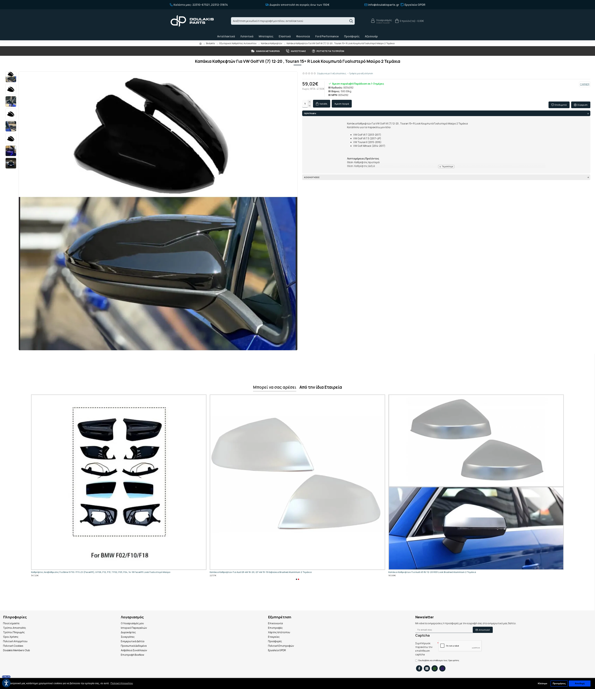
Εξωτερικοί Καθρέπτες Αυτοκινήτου (237, 43)
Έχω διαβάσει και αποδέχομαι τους (438, 660)
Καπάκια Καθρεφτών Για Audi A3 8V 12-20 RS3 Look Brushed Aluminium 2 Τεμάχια (432, 572)
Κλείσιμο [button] (542, 683)
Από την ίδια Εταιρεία (320, 387)
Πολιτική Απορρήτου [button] (121, 683)
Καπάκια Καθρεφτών (271, 43)
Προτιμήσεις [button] (559, 683)
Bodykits (210, 43)
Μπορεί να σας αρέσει (274, 387)
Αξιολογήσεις (312, 177)
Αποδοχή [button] (580, 683)
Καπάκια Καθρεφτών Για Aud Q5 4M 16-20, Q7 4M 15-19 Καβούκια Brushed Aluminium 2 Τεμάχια (261, 572)
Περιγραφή (310, 113)
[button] (296, 579)
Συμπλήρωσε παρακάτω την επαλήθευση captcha (423, 649)
